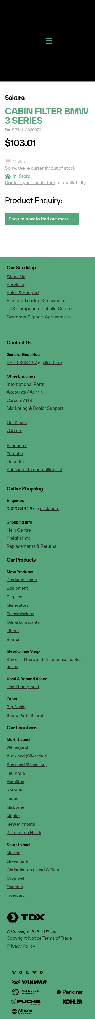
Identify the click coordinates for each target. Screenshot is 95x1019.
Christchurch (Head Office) (33, 869)
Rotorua (14, 790)
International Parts (25, 384)
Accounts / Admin (25, 392)
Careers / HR (19, 400)
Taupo (12, 798)
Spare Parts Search (25, 715)
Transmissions (20, 613)
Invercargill (17, 895)
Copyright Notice (24, 938)
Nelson (13, 852)
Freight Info (18, 537)
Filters (13, 630)
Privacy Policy (21, 945)
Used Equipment (23, 686)
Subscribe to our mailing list (34, 469)
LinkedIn (15, 461)
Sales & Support (23, 292)
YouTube (15, 453)
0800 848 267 (22, 362)
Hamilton (15, 781)
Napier (13, 815)
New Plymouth (21, 824)
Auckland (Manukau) (27, 764)
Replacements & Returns (31, 546)
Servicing (16, 284)
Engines (14, 596)
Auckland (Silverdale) (27, 755)
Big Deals (16, 706)
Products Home (22, 579)
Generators (17, 605)
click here (52, 362)
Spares (13, 639)
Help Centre (19, 529)
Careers (14, 430)
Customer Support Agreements (38, 316)
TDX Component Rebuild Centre (39, 308)
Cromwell (16, 878)
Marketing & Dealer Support (35, 408)
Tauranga (16, 773)
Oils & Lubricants (23, 622)
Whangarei (17, 747)
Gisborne (15, 807)
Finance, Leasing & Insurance (36, 300)
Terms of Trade (57, 938)
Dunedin (15, 886)
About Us (16, 276)
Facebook (17, 445)
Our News (17, 422)
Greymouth (17, 861)
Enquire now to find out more (38, 218)
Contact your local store (30, 182)
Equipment (17, 588)
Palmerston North (24, 832)
